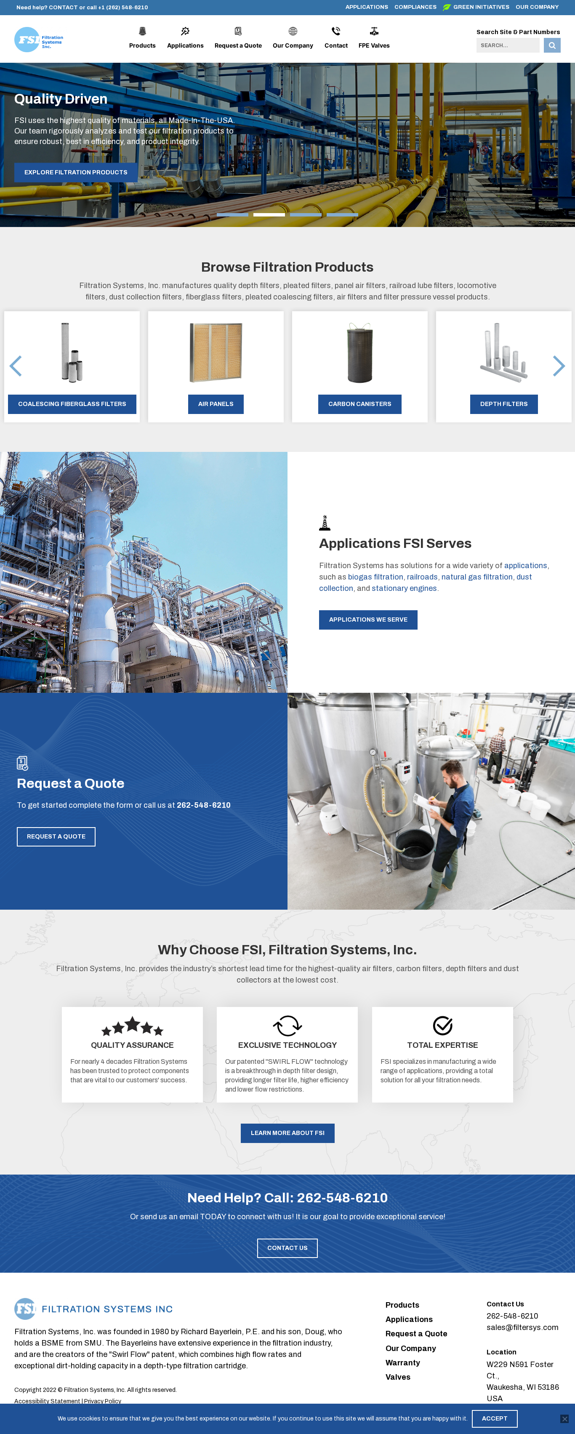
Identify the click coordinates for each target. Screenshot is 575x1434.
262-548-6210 (204, 805)
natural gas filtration (477, 577)
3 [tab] (306, 214)
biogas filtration (375, 577)
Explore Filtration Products (76, 172)
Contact (336, 45)
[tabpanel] (287, 136)
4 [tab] (342, 214)
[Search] (552, 45)
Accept (495, 1418)
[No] (564, 1419)
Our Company (537, 7)
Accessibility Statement (47, 1401)
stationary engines (404, 588)
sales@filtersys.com (523, 1327)
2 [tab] (269, 214)
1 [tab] (232, 214)
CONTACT (63, 8)
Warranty (403, 1363)
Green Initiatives (481, 7)
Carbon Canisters (359, 404)
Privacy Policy (102, 1401)
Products (142, 45)
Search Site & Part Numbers (518, 32)
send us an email (169, 1216)
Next (559, 367)
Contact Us (287, 1248)
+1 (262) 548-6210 (123, 8)
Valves (398, 1377)
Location (501, 1352)
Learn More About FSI (288, 1133)
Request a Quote (238, 45)
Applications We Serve (368, 620)
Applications (367, 7)
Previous (16, 367)
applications (525, 565)
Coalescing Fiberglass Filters (72, 404)
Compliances (415, 7)
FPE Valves (374, 45)
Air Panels (216, 404)
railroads (422, 577)
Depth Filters (504, 404)
